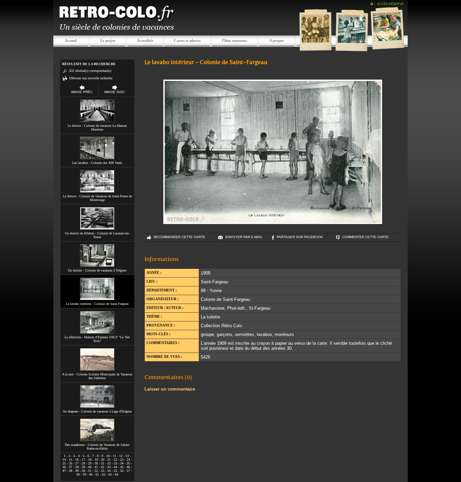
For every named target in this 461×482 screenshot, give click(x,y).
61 (97, 474)
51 (89, 471)
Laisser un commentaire (169, 389)
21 (109, 459)
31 (102, 463)
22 (115, 459)
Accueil (71, 40)
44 (115, 467)
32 (109, 463)
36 (64, 467)
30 (96, 463)
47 (64, 471)
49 (77, 471)
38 (77, 467)
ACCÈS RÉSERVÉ (390, 4)
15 (70, 459)
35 (128, 463)
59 (84, 474)
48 (70, 471)
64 (116, 474)
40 (89, 467)
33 (115, 463)
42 (102, 467)
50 (83, 471)
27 (77, 463)
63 (110, 474)
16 (77, 459)
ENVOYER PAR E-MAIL (244, 237)
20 (102, 459)
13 (127, 456)
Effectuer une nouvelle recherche (90, 78)
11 (114, 456)
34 (122, 463)
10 (108, 456)
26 (70, 463)
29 (89, 463)
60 (90, 474)
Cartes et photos (187, 40)
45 (122, 467)
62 (103, 474)
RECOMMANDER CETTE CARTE (179, 237)
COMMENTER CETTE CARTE (365, 237)
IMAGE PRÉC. (82, 92)
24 (128, 459)
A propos (276, 40)
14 (64, 459)
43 (109, 467)
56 (122, 471)
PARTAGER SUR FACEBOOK (300, 237)
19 (96, 459)
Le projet (107, 40)
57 (128, 471)
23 (122, 459)
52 (96, 471)
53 (102, 471)
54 (109, 471)
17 (83, 459)
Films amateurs (234, 40)
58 (78, 474)
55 (115, 471)
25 (64, 463)
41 (96, 467)
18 (89, 459)
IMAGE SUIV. (114, 92)
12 (121, 456)
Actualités (145, 40)
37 (70, 467)
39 (83, 467)
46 (128, 467)
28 (83, 463)
